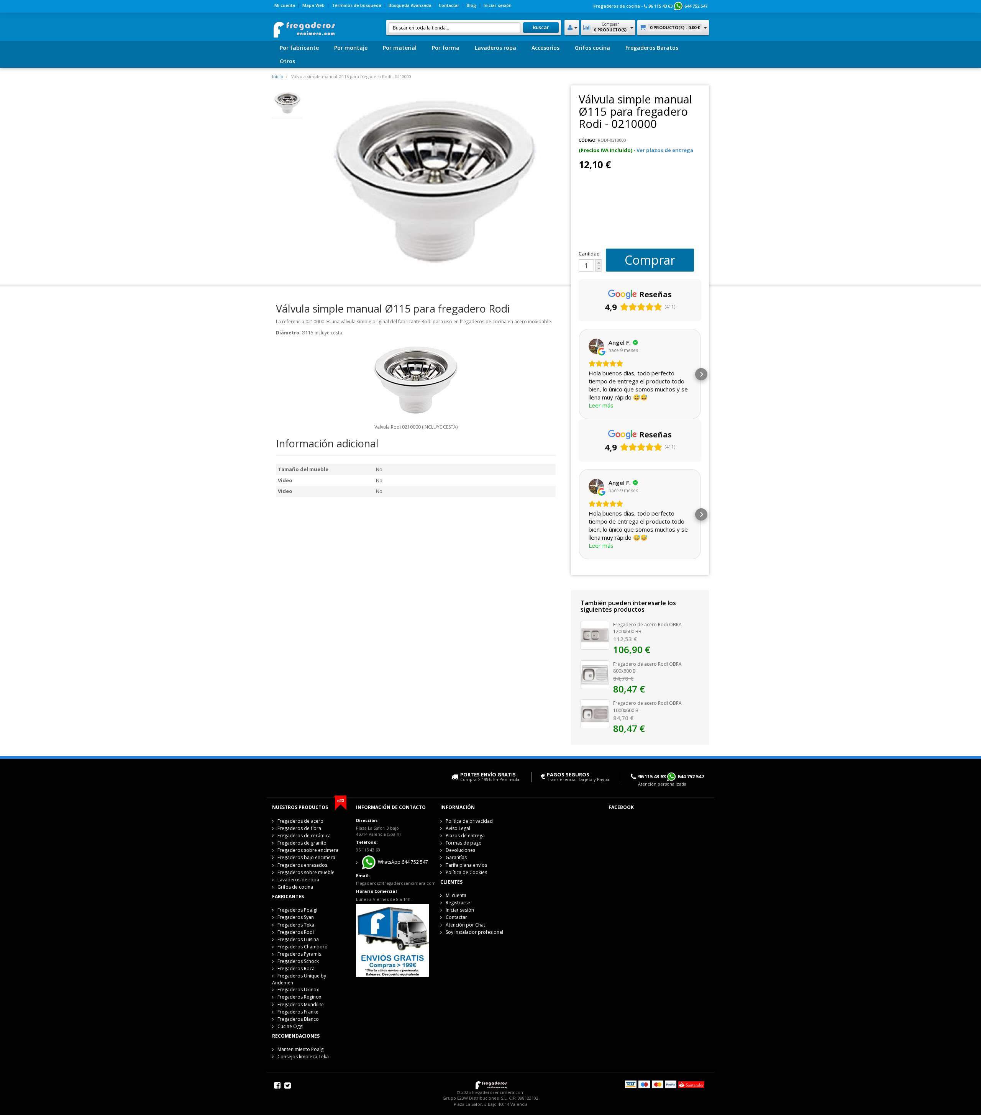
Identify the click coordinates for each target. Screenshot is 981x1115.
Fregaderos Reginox (299, 997)
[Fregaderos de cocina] (303, 27)
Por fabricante (299, 47)
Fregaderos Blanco (298, 1019)
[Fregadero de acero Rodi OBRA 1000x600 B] (595, 713)
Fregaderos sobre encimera (307, 850)
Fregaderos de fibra (299, 828)
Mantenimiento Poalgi (301, 1049)
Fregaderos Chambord (302, 946)
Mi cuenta (284, 5)
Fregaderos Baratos (651, 47)
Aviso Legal (458, 828)
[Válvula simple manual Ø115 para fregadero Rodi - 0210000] (287, 102)
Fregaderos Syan (295, 917)
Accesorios (545, 47)
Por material (400, 47)
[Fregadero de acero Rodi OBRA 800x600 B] (595, 674)
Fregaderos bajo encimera (306, 857)
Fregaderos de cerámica (304, 835)
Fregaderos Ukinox (298, 989)
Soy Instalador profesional (474, 932)
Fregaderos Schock (298, 961)
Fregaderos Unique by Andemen (299, 979)
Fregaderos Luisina (298, 939)
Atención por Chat (465, 925)
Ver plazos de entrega (665, 150)
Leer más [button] (601, 405)
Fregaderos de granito (301, 843)
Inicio (277, 76)
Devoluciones (460, 850)
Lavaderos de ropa (298, 879)
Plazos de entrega (465, 835)
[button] (579, 374)
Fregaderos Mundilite (300, 1004)
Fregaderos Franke (297, 1012)
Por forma (445, 47)
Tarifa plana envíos (466, 865)
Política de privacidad (469, 821)
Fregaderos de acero (300, 821)
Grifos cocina (592, 47)
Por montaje (350, 47)
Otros (287, 61)
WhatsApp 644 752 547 (402, 862)
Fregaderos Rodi (295, 932)
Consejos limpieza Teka (303, 1056)
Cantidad (589, 253)
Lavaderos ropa (495, 47)
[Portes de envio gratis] (392, 940)
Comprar (650, 260)
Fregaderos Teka (295, 925)
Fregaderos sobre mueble (306, 872)
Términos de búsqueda (356, 5)
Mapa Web (313, 5)
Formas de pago (464, 843)
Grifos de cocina (295, 887)
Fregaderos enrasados (302, 865)
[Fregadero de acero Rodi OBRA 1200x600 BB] (595, 634)
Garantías (456, 857)
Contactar (449, 5)
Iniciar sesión (498, 5)
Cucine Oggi (290, 1026)
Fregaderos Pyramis (299, 954)
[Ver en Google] (596, 346)
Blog (471, 5)
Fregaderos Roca (296, 968)
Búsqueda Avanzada (410, 5)
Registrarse (458, 902)
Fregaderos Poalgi (297, 910)
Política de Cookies (466, 872)
